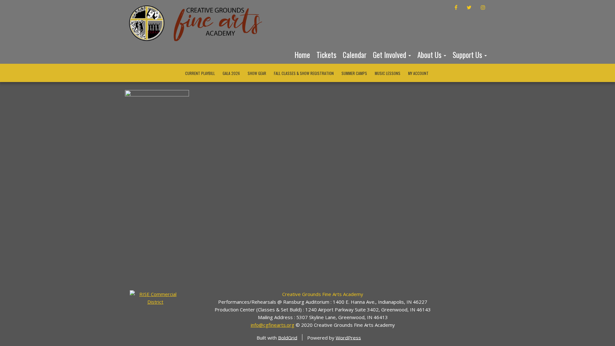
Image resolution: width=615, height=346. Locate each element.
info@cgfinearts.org (272, 325)
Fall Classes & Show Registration (304, 73)
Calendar (354, 54)
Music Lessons (387, 73)
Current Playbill (200, 73)
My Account (418, 73)
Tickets (326, 54)
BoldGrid (287, 337)
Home (302, 54)
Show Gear (257, 73)
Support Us (468, 54)
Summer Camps (354, 73)
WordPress (348, 337)
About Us (430, 54)
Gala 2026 (231, 73)
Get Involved (390, 54)
